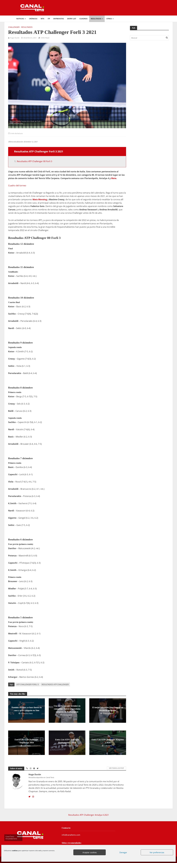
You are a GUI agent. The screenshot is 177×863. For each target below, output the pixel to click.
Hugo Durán (14, 38)
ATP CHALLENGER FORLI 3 (27, 684)
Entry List (71, 19)
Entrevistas (58, 19)
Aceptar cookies (90, 852)
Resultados (96, 19)
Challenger (14, 27)
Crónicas (33, 19)
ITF (49, 19)
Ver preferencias (157, 852)
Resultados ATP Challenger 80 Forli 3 (34, 161)
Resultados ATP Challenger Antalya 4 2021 (88, 814)
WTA (42, 19)
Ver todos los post (116, 768)
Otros (109, 19)
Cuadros (83, 19)
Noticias (20, 19)
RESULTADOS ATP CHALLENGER (55, 684)
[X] (29, 796)
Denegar (123, 852)
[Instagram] (33, 796)
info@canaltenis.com (71, 835)
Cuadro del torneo (17, 185)
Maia (113, 178)
